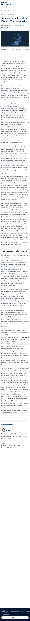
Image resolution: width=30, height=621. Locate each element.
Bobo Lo (3, 49)
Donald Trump (16, 445)
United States (8, 445)
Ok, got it (15, 617)
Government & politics (7, 447)
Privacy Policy (6, 614)
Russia (3, 445)
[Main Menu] (27, 3)
